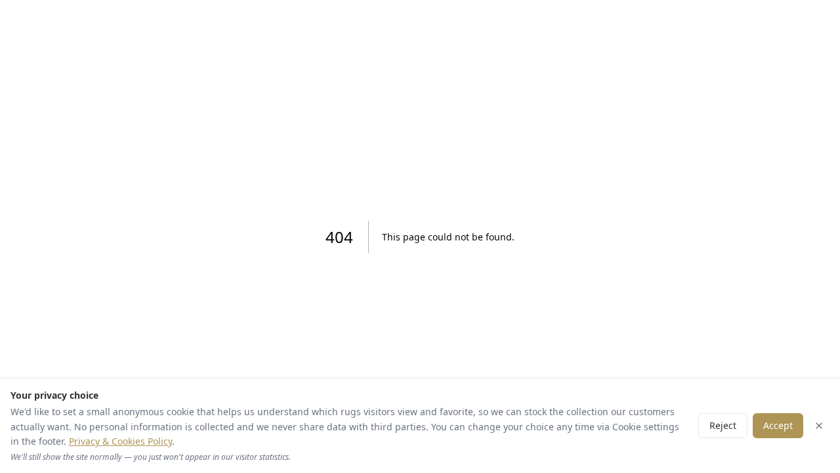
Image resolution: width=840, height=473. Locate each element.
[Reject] (819, 425)
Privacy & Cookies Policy (120, 441)
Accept (778, 425)
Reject (722, 425)
